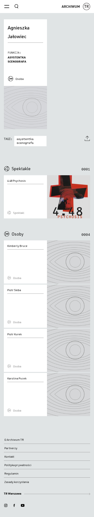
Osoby (18, 234)
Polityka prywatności (17, 465)
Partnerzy (10, 448)
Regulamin (11, 473)
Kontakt (9, 456)
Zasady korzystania (16, 482)
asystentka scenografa (25, 141)
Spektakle (21, 168)
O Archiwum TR (14, 439)
